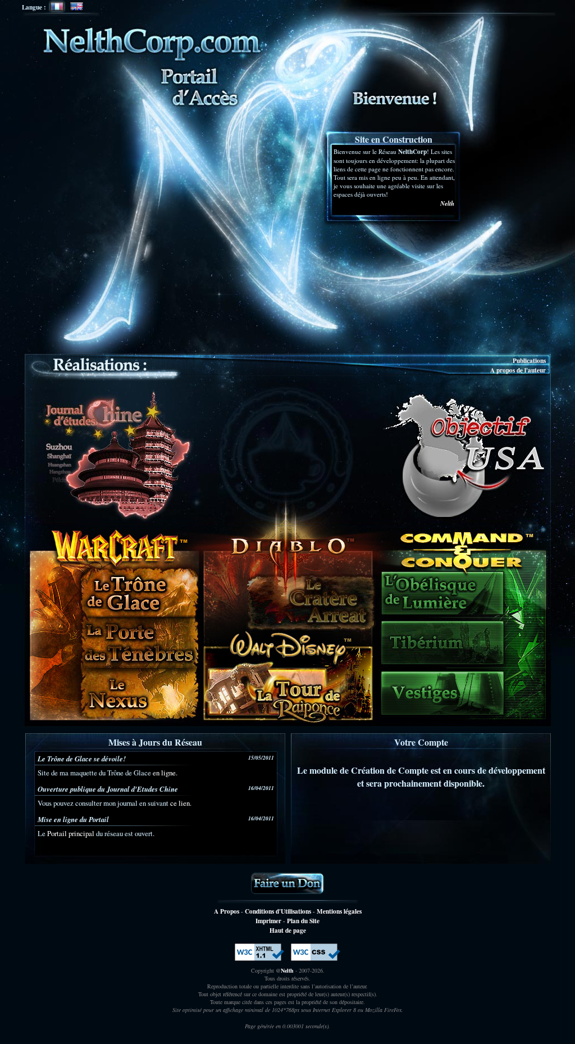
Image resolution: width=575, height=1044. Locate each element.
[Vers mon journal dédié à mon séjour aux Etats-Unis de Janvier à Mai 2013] (464, 454)
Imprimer (268, 920)
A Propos (226, 911)
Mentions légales (339, 911)
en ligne (164, 773)
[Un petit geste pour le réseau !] (287, 883)
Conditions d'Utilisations (278, 911)
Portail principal (70, 833)
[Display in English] (76, 6)
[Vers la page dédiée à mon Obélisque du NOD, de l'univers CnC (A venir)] (443, 594)
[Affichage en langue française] (57, 6)
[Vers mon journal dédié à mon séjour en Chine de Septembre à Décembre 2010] (113, 454)
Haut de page (288, 930)
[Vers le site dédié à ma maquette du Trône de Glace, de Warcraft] (138, 591)
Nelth (447, 203)
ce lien (180, 803)
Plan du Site (303, 920)
